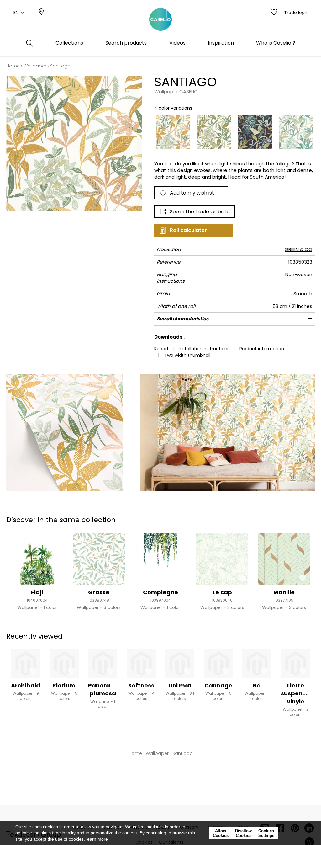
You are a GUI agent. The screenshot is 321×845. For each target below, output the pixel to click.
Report (161, 348)
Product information (261, 348)
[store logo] (160, 20)
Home (13, 66)
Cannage (218, 685)
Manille (284, 592)
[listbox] (231, 132)
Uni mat (180, 685)
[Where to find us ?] (41, 12)
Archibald (25, 685)
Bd (257, 685)
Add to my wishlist (192, 192)
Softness (141, 685)
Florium (64, 685)
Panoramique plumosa (108, 689)
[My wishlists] (274, 12)
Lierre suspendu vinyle (295, 693)
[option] (173, 132)
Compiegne (160, 592)
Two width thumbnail (187, 355)
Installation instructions (204, 348)
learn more (97, 839)
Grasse (98, 592)
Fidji (37, 592)
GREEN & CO (298, 249)
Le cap (222, 592)
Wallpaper (35, 66)
